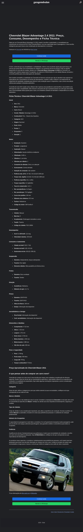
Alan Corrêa (34, 49)
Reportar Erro (61, 512)
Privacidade (67, 512)
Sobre (55, 512)
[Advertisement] (41, 19)
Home (52, 512)
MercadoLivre (26, 493)
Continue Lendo (41, 56)
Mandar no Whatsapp (41, 60)
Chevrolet (18, 49)
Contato (72, 512)
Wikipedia (34, 493)
